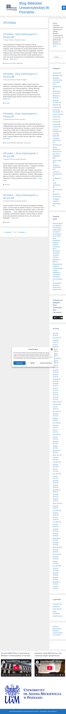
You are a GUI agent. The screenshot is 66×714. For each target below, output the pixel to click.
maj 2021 (56, 462)
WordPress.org (57, 616)
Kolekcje (55, 122)
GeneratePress (52, 711)
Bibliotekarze (57, 87)
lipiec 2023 (56, 402)
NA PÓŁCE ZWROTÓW (16, 63)
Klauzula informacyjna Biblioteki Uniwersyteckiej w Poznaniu (58, 631)
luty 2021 (56, 474)
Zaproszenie (27, 143)
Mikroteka (56, 145)
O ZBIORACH (57, 178)
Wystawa (56, 196)
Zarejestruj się (57, 604)
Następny (23, 232)
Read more (13, 59)
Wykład (55, 194)
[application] (58, 317)
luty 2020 (56, 522)
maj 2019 (56, 554)
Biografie (55, 105)
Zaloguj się (56, 606)
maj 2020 (56, 510)
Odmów (32, 363)
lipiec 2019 (56, 547)
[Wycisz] (27, 675)
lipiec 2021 (56, 455)
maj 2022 (56, 423)
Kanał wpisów (57, 609)
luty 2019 (56, 566)
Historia (55, 117)
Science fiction (57, 189)
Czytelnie (56, 107)
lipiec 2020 (56, 503)
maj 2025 (56, 358)
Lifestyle (55, 127)
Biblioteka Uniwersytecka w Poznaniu (57, 80)
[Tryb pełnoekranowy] (29, 675)
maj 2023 (56, 404)
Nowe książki (57, 160)
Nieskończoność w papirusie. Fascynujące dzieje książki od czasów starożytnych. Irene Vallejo (58, 230)
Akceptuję (19, 363)
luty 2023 (56, 411)
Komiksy (55, 124)
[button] (64, 8)
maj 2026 (56, 338)
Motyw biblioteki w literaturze (56, 149)
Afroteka (7, 63)
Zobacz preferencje (46, 363)
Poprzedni (7, 232)
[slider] (61, 317)
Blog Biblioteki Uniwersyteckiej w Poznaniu (34, 7)
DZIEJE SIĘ (56, 114)
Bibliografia (56, 75)
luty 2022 (56, 434)
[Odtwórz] (55, 317)
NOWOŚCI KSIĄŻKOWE (16, 143)
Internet (55, 119)
